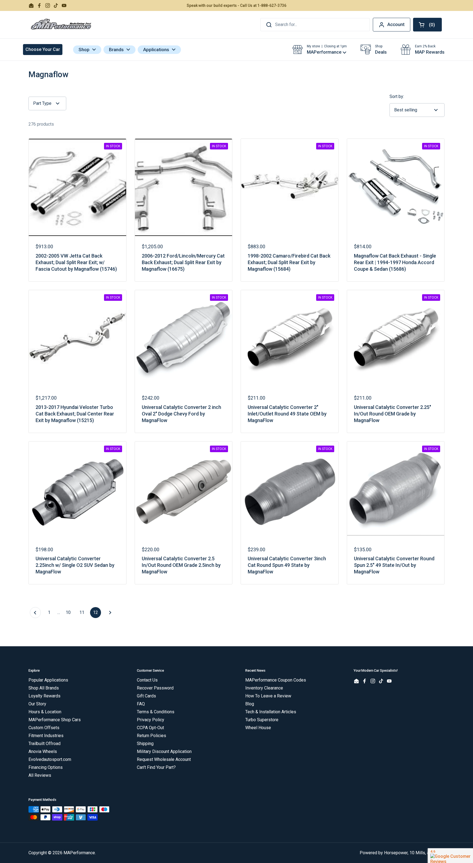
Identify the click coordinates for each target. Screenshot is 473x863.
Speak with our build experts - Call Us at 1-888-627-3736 (236, 5)
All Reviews (39, 775)
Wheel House (258, 727)
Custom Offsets (43, 727)
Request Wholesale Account (164, 759)
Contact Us (147, 680)
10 (70, 612)
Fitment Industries (46, 735)
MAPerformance (79, 852)
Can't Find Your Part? (156, 767)
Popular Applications (48, 680)
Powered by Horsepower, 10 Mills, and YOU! (402, 852)
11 (83, 612)
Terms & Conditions (155, 711)
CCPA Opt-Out (150, 727)
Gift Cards (146, 696)
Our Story (37, 703)
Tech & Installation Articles (270, 711)
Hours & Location (44, 711)
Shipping (145, 743)
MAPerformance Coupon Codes (275, 680)
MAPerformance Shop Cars (54, 719)
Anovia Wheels (42, 751)
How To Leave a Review (268, 696)
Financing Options (45, 767)
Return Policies (151, 735)
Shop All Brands (43, 688)
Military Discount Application (164, 751)
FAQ (141, 703)
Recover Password (155, 688)
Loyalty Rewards (44, 696)
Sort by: (397, 96)
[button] (427, 24)
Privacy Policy (150, 719)
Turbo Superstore (261, 719)
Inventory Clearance (264, 688)
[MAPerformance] (61, 24)
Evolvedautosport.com (49, 759)
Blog (249, 703)
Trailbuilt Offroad (44, 743)
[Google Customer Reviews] (450, 855)
